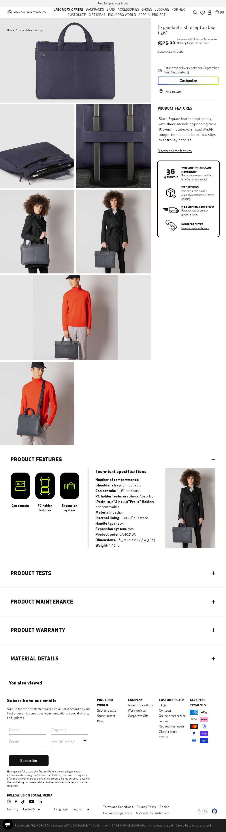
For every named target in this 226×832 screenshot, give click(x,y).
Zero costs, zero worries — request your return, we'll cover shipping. (197, 194)
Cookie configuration (117, 813)
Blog (100, 721)
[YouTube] (31, 801)
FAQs (163, 705)
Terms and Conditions (118, 807)
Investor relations (140, 705)
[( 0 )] (217, 12)
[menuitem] (68, 9)
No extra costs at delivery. (195, 228)
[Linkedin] (40, 801)
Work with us (137, 710)
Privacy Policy (47, 771)
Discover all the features (175, 151)
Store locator (106, 716)
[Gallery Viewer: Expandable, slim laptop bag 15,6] (75, 60)
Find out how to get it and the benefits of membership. (196, 177)
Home (10, 30)
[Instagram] (9, 801)
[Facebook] (16, 801)
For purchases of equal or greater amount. (194, 212)
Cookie (164, 807)
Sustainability (107, 710)
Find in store (173, 91)
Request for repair (172, 726)
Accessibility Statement (152, 813)
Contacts (165, 710)
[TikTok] (23, 802)
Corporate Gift (138, 716)
